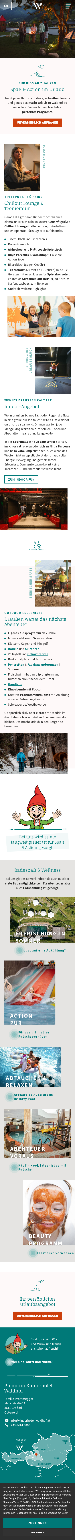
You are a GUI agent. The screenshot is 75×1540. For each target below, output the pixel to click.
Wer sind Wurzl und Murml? (32, 1362)
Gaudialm (15, 684)
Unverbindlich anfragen (37, 122)
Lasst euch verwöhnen (55, 1253)
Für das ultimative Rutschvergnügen (34, 1034)
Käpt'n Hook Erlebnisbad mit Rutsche (42, 1167)
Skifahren (32, 649)
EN (6, 6)
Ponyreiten (16, 664)
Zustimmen (37, 1523)
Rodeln (13, 649)
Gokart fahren (37, 654)
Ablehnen (37, 1532)
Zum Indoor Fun (21, 480)
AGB (35, 1512)
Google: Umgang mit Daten (53, 1512)
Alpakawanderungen (43, 664)
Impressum (9, 1512)
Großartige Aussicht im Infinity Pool (33, 1097)
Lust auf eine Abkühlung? (45, 950)
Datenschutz (24, 1512)
